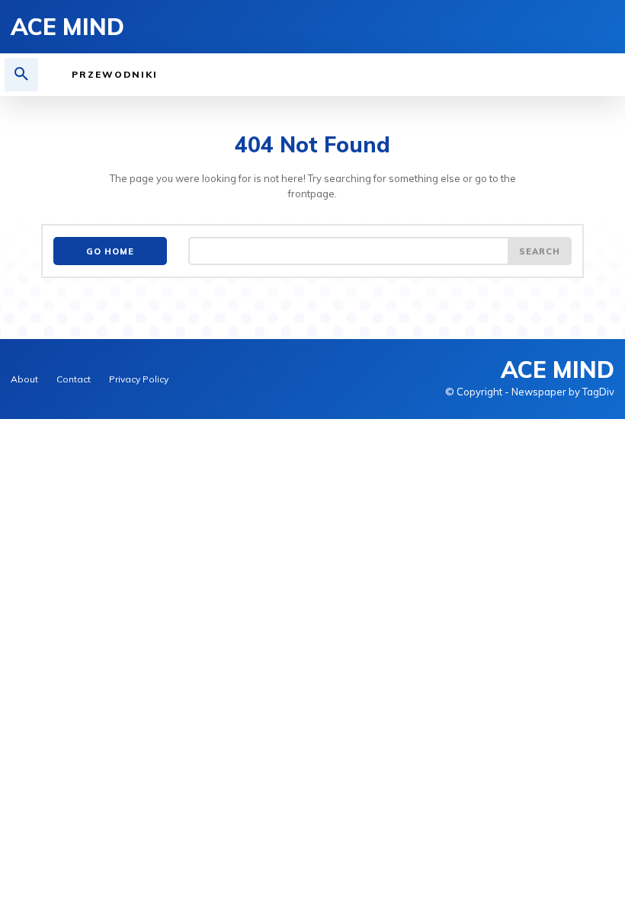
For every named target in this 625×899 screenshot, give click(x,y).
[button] (21, 74)
